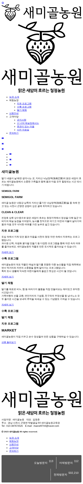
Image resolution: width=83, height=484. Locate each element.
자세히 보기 (8, 252)
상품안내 (14, 113)
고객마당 (14, 447)
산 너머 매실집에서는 (28, 123)
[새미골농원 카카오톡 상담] (3, 149)
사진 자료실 (23, 129)
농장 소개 (14, 97)
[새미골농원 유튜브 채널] (3, 138)
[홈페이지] (3, 3)
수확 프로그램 (24, 106)
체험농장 (14, 441)
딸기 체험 (22, 110)
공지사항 (21, 120)
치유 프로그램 (24, 103)
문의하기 (14, 133)
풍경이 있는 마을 (25, 126)
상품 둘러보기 (9, 342)
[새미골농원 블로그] (3, 144)
